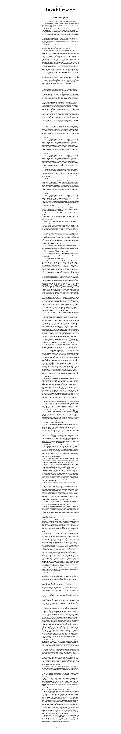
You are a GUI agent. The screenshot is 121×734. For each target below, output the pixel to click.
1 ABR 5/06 (52, 627)
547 (59, 716)
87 (70, 41)
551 (70, 718)
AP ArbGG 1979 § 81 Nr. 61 (60, 499)
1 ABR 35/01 (72, 335)
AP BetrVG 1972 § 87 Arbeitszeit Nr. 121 (57, 391)
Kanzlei (58, 6)
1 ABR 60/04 (58, 660)
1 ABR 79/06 (45, 284)
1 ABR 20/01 (65, 320)
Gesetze (62, 6)
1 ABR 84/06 (73, 524)
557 (61, 718)
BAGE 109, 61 (60, 342)
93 (74, 716)
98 (66, 228)
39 (55, 715)
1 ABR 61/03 (74, 284)
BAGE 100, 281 (72, 320)
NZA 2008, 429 (58, 284)
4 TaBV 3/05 (68, 25)
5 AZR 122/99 (45, 631)
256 (76, 312)
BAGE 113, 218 (45, 286)
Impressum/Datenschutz (60, 727)
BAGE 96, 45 (52, 631)
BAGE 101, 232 (45, 336)
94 (46, 718)
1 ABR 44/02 (53, 342)
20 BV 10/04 (59, 30)
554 (73, 718)
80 (64, 519)
